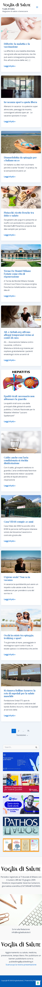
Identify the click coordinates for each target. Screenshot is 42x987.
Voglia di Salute (8, 9)
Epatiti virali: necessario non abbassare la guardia (19, 398)
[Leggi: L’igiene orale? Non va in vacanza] (21, 561)
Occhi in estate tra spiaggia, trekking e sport (19, 637)
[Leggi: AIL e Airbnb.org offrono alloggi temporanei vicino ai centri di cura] (21, 316)
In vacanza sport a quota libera (20, 102)
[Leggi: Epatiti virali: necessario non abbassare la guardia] (21, 380)
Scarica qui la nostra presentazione (21, 964)
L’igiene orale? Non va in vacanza (17, 578)
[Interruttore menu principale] (37, 7)
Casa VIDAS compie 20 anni (18, 521)
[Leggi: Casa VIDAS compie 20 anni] (21, 506)
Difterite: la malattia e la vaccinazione (17, 45)
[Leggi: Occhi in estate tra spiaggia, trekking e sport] (21, 620)
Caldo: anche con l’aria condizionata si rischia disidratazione (16, 460)
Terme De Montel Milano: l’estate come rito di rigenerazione (17, 273)
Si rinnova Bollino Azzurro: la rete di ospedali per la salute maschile (19, 693)
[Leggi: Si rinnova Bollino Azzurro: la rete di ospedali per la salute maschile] (21, 675)
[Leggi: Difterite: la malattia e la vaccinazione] (21, 28)
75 (28, 731)
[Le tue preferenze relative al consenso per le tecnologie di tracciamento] (38, 983)
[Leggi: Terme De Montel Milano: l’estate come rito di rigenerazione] (21, 255)
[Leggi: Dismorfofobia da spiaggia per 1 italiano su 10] (21, 142)
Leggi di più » (9, 66)
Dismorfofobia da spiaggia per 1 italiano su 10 (20, 159)
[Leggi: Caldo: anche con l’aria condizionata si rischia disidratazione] (21, 442)
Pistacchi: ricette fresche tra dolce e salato (19, 214)
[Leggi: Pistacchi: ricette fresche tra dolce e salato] (21, 197)
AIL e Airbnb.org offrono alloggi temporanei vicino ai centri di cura (19, 334)
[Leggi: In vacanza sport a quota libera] (21, 86)
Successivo (22, 735)
